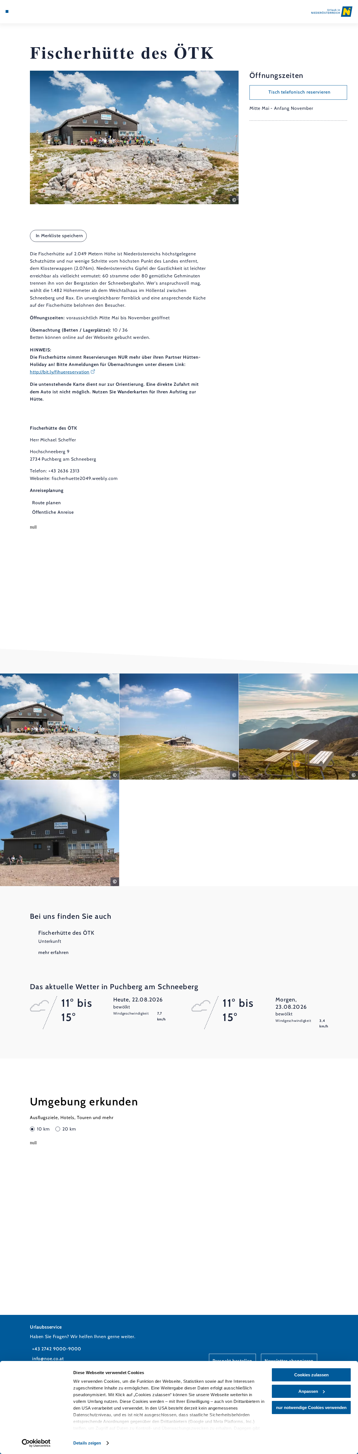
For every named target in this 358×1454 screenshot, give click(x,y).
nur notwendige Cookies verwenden (311, 1407)
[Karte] (19, 11)
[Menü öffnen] (7, 11)
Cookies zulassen (311, 1374)
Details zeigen (87, 1443)
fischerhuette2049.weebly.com (85, 478)
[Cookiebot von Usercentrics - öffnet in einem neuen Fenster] (36, 1443)
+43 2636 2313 (63, 470)
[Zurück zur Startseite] (331, 11)
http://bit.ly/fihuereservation (60, 372)
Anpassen (308, 1391)
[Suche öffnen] (32, 11)
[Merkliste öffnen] (26, 11)
